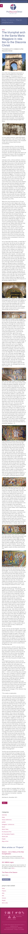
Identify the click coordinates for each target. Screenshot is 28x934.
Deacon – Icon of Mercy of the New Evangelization (13, 853)
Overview (4, 815)
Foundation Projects (8, 834)
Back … (4, 803)
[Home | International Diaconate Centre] (14, 5)
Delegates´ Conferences (8, 824)
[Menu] (1, 5)
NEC (3, 895)
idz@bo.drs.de (14, 926)
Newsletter (19, 916)
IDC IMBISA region (8, 862)
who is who (5, 903)
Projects (10, 20)
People (3, 839)
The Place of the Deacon (9, 872)
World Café (5, 836)
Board (3, 827)
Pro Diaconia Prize (6, 831)
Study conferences (7, 819)
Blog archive (5, 841)
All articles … (6, 879)
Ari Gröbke (21, 929)
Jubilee (4, 822)
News (3, 29)
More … (23, 858)
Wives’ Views (5, 829)
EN (14, 1)
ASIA (3, 893)
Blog (4, 20)
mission (4, 898)
